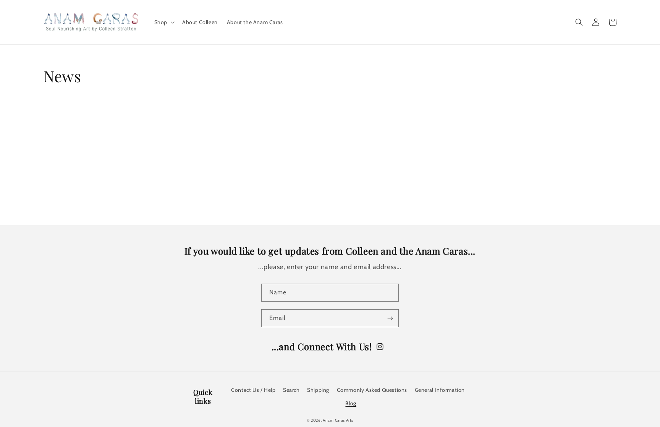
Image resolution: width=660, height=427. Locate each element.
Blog (350, 403)
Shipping (318, 389)
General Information (440, 389)
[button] (164, 22)
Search (291, 389)
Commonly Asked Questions (372, 389)
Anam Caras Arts (338, 420)
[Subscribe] (390, 318)
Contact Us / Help (253, 389)
